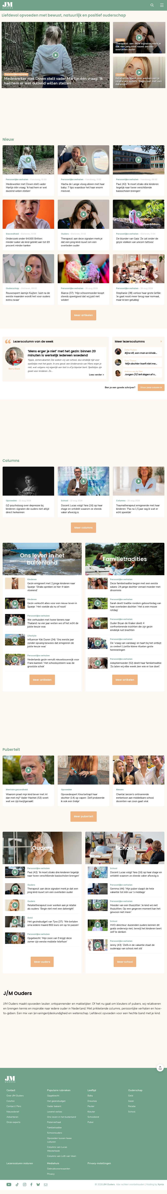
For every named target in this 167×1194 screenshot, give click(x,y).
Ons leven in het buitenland (61, 1116)
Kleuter (91, 1111)
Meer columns (83, 527)
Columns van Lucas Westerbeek (57, 1149)
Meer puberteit (83, 816)
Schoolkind (93, 1116)
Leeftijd (92, 1090)
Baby (90, 1095)
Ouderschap (135, 1090)
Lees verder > (96, 374)
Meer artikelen (83, 315)
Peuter (91, 1106)
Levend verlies (54, 1111)
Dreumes (92, 1101)
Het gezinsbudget (56, 1101)
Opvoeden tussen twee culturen (59, 1140)
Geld (130, 1095)
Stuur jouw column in (151, 387)
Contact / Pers (14, 1106)
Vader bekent (54, 1106)
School (131, 1111)
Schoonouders (54, 1132)
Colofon (11, 1101)
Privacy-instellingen (99, 1163)
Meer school (125, 962)
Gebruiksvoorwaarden (58, 1168)
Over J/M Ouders (15, 1095)
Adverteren (12, 1116)
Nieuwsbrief (13, 1111)
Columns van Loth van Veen (61, 1156)
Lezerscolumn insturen (20, 1163)
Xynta (161, 1184)
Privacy (50, 1173)
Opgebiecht (53, 1095)
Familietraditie (54, 1127)
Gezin (131, 1101)
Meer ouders (42, 962)
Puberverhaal (54, 1122)
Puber (91, 1122)
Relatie (132, 1106)
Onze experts (13, 1122)
